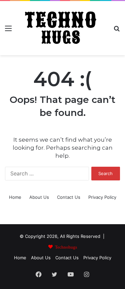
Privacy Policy (102, 197)
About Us (39, 197)
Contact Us (68, 197)
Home (15, 197)
